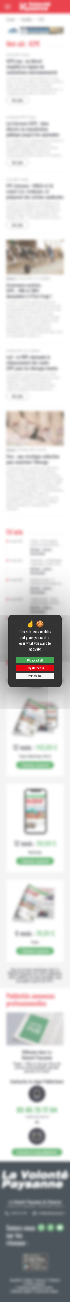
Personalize (34, 676)
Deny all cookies (35, 668)
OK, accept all (35, 660)
